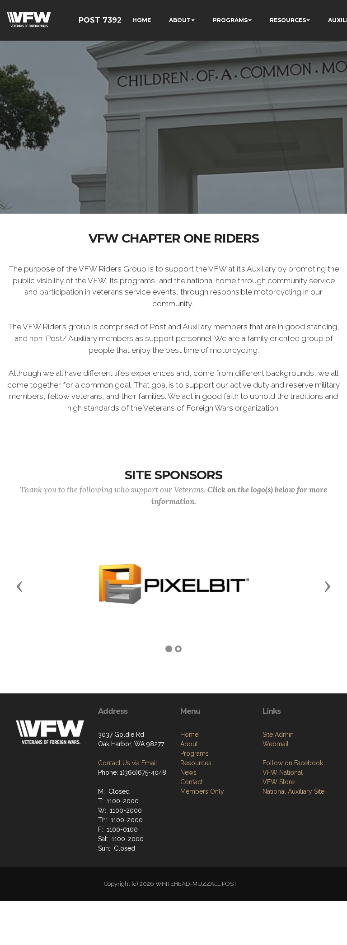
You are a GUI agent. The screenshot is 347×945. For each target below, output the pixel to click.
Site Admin (278, 734)
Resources (195, 763)
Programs (194, 753)
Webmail (276, 744)
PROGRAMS (230, 20)
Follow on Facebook (293, 763)
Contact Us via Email (127, 763)
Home (189, 734)
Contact (191, 782)
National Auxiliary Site (293, 791)
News (188, 772)
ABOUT (180, 20)
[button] (19, 586)
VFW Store (279, 782)
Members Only (202, 791)
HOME (141, 20)
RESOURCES (288, 20)
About (189, 744)
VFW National (283, 772)
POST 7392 (100, 20)
